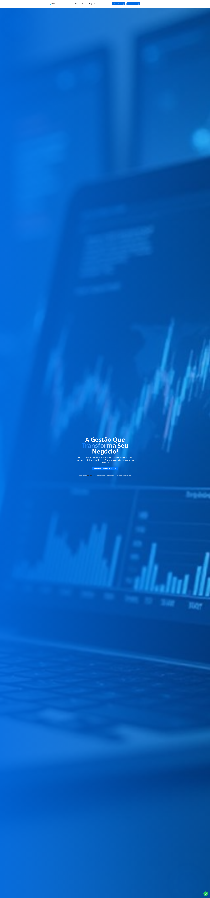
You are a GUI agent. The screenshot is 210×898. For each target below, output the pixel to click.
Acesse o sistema (132, 4)
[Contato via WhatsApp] (205, 893)
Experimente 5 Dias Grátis (103, 468)
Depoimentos (98, 4)
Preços (84, 4)
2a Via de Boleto (117, 4)
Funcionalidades (75, 4)
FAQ (90, 4)
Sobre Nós (107, 4)
